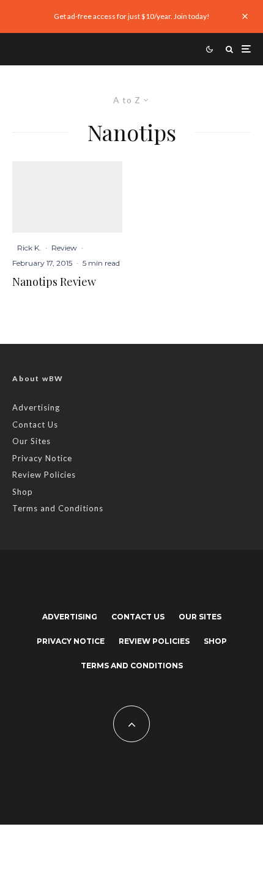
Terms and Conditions (57, 508)
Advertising (36, 407)
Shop (22, 492)
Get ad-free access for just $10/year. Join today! (132, 16)
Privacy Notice (42, 458)
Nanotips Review (54, 282)
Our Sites (31, 441)
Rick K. (29, 247)
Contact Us (35, 424)
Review (64, 247)
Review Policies (44, 475)
